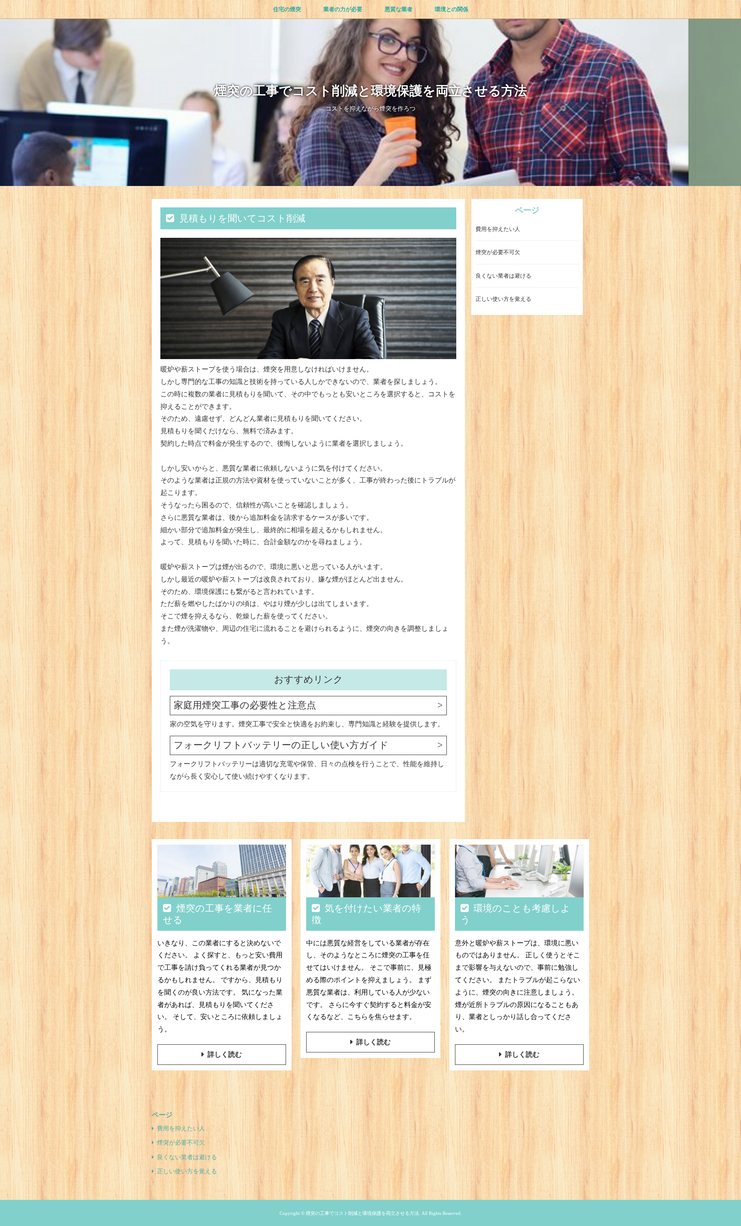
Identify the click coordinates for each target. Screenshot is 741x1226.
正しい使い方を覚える (503, 299)
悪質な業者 (399, 9)
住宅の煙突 (287, 9)
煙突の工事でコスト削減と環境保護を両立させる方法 (370, 91)
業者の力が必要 (342, 9)
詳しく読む (225, 1054)
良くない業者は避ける (503, 276)
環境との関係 (451, 9)
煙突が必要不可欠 (498, 252)
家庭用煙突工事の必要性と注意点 (245, 705)
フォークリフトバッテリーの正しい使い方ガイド (281, 745)
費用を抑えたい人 (498, 229)
